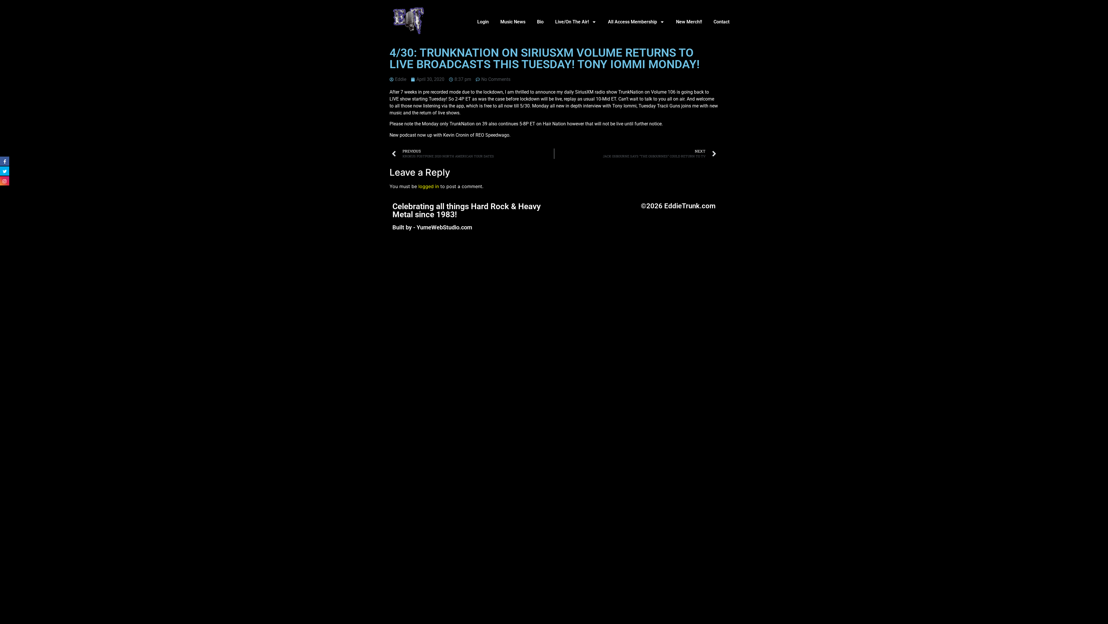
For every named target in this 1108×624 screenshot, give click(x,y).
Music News (512, 22)
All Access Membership (632, 22)
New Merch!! (689, 22)
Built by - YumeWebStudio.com (432, 227)
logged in (428, 186)
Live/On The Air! (572, 22)
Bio (540, 22)
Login (483, 22)
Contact (721, 22)
